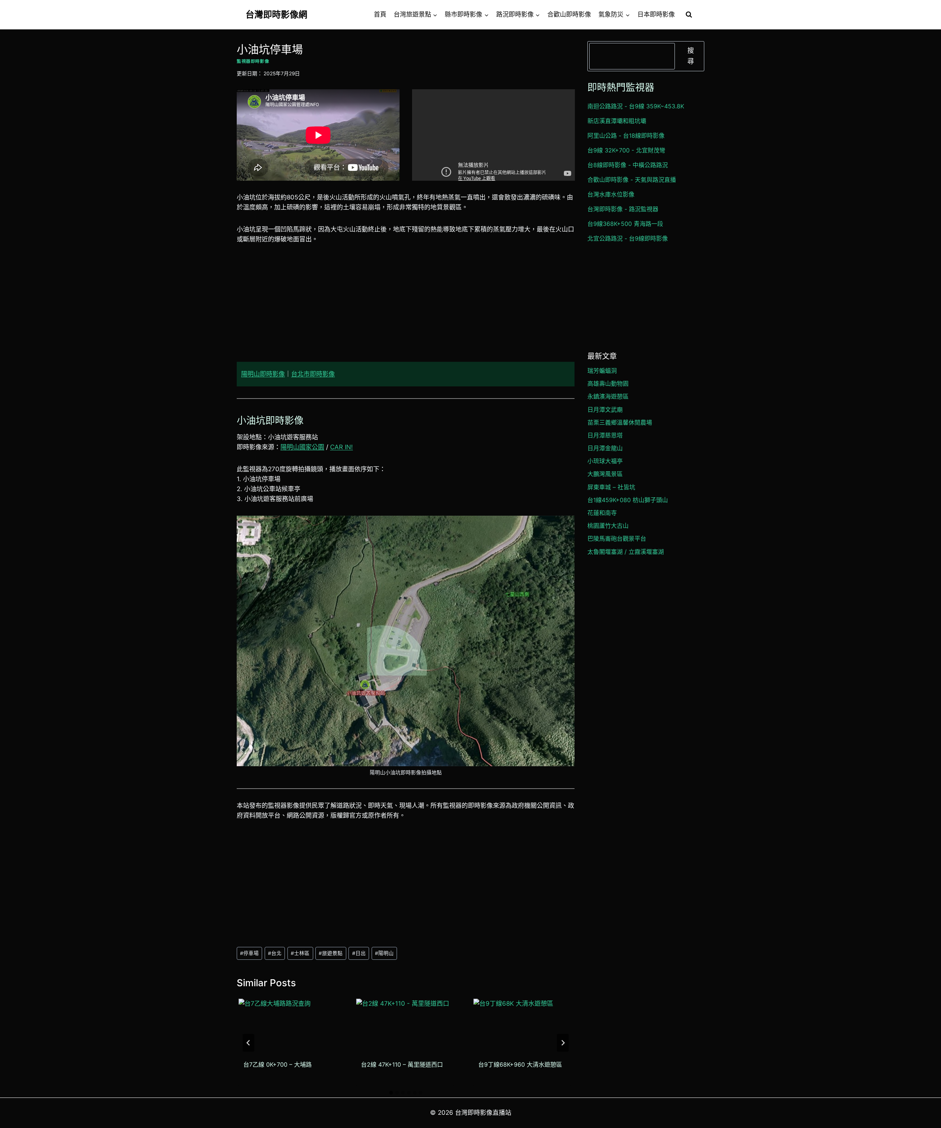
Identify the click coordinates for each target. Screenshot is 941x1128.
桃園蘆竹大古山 (608, 525)
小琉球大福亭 (605, 461)
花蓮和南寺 (602, 512)
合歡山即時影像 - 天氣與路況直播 (631, 179)
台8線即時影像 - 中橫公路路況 (627, 165)
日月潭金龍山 (605, 448)
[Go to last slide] (248, 1043)
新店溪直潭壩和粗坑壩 (616, 121)
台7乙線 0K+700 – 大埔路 (277, 1064)
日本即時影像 (656, 14)
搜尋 (690, 56)
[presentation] (287, 1026)
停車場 (249, 953)
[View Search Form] (688, 14)
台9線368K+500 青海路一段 (625, 223)
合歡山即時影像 (569, 14)
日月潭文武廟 (605, 409)
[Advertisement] (406, 307)
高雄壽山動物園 (608, 383)
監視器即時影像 (253, 61)
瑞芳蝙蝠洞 (602, 370)
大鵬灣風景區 (605, 473)
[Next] (563, 1043)
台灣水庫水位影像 (610, 194)
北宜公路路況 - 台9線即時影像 (627, 238)
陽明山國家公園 (302, 447)
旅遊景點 (331, 953)
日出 (359, 953)
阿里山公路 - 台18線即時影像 (626, 135)
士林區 (300, 953)
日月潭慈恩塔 (605, 435)
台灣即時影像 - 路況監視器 (622, 209)
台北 (275, 953)
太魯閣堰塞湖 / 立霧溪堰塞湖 (625, 551)
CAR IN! (341, 447)
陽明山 (384, 953)
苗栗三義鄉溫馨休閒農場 (619, 422)
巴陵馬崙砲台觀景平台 (616, 538)
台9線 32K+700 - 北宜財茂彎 (626, 150)
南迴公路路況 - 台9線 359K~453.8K (635, 106)
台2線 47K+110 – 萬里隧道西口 (402, 1064)
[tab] (391, 1093)
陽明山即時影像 (263, 374)
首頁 (380, 14)
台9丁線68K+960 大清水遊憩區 (520, 1064)
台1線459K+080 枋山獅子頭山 (627, 500)
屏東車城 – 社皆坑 (611, 487)
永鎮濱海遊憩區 (608, 396)
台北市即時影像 (313, 374)
